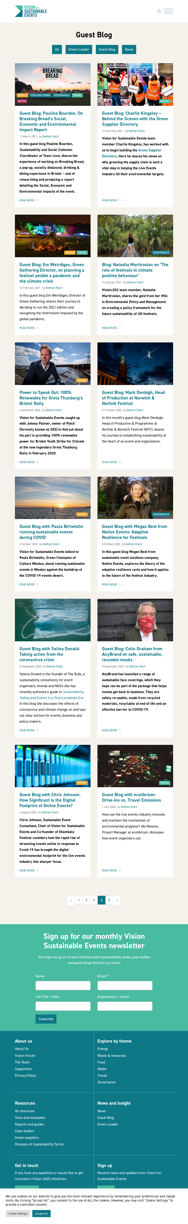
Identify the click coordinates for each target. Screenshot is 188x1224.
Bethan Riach (51, 136)
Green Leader (79, 49)
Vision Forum (25, 1055)
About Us (22, 1048)
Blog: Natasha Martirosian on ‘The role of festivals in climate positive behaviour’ (135, 270)
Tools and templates (30, 1117)
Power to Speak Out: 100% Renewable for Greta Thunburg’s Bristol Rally (51, 397)
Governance (62, 95)
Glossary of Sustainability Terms (39, 1144)
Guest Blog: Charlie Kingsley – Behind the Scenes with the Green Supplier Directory (135, 118)
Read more (30, 200)
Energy (22, 95)
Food (101, 1062)
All (57, 49)
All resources (25, 1111)
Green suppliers (27, 1137)
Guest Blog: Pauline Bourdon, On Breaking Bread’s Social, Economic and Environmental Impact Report (51, 121)
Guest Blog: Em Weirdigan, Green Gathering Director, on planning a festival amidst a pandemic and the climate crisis (51, 273)
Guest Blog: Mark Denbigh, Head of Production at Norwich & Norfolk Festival (133, 397)
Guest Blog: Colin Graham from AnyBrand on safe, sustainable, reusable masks (132, 654)
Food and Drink (40, 95)
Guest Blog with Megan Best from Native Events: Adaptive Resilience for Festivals (134, 531)
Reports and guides (29, 1124)
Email (103, 976)
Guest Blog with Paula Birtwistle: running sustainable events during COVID (51, 531)
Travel (77, 95)
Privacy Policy (25, 1075)
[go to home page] (31, 10)
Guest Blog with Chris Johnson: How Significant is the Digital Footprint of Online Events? (49, 800)
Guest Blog (107, 49)
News (129, 49)
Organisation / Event (113, 996)
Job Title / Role (47, 996)
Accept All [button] (41, 1214)
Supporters (23, 1068)
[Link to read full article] (53, 84)
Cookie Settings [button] (17, 1214)
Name (40, 976)
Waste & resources (111, 1055)
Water (22, 101)
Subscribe (46, 1018)
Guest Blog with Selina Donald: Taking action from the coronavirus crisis (49, 654)
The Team (22, 1062)
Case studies (24, 1130)
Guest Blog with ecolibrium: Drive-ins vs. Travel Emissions (131, 797)
